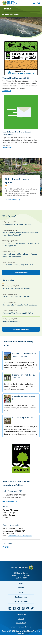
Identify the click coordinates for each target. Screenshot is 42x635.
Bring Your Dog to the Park (22, 417)
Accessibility (21, 615)
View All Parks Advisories (21, 329)
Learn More (6, 91)
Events (21, 588)
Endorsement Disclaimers (21, 627)
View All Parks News (21, 272)
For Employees (21, 597)
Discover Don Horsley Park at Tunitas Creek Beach (24, 355)
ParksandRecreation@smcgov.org (20, 536)
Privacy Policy (21, 623)
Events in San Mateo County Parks (23, 397)
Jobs (21, 592)
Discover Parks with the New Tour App (23, 376)
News (21, 583)
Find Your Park (11, 200)
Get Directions (8, 501)
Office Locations (21, 601)
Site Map (21, 619)
